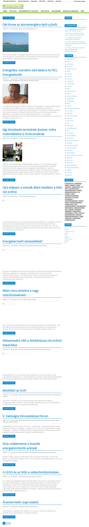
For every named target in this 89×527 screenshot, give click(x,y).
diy (82, 187)
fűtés (72, 194)
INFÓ (82, 11)
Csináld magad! (70, 84)
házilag (81, 201)
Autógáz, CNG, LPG (71, 69)
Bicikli (68, 71)
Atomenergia (23, 29)
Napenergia (34, 1)
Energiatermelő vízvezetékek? (23, 241)
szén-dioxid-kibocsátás (71, 216)
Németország (76, 211)
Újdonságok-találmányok (9, 1)
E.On (66, 188)
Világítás (69, 170)
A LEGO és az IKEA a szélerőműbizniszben (31, 472)
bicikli (78, 185)
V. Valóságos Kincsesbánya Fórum (25, 416)
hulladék (75, 197)
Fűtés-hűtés (42, 1)
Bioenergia (58, 1)
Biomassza (28, 79)
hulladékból (69, 199)
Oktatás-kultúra (71, 153)
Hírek (5, 11)
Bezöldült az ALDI (14, 390)
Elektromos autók (71, 91)
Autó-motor (70, 66)
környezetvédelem (70, 206)
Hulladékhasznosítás (72, 128)
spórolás (78, 214)
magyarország (81, 206)
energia (79, 190)
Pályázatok (69, 158)
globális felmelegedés (71, 195)
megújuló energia (79, 208)
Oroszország (69, 213)
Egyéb (68, 88)
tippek (81, 216)
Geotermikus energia (79, 1)
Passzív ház (69, 160)
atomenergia (77, 183)
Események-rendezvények (73, 108)
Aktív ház (69, 61)
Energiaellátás (33, 79)
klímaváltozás (69, 204)
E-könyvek (69, 86)
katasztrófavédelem (76, 202)
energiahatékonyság (71, 192)
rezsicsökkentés (70, 214)
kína (76, 204)
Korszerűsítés (70, 138)
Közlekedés (56, 11)
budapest (67, 187)
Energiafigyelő (40, 79)
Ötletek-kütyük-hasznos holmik (35, 245)
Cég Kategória (70, 81)
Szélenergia (50, 1)
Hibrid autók (70, 121)
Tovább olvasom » (9, 62)
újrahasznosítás (70, 220)
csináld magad (76, 187)
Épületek (13, 11)
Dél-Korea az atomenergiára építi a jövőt (30, 24)
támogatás (68, 218)
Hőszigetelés (70, 125)
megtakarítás (69, 208)
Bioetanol (69, 76)
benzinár (72, 185)
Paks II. (76, 213)
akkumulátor (69, 183)
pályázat (81, 213)
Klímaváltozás (26, 349)
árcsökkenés (76, 218)
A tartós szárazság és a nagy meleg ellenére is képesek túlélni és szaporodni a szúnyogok (75, 43)
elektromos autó (74, 188)
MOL (66, 209)
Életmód (22, 420)
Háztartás (45, 11)
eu (79, 192)
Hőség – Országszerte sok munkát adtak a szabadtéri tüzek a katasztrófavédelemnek (74, 49)
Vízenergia (36, 80)
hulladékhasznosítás (71, 201)
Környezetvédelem (33, 349)
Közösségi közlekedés (72, 145)
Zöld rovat (69, 175)
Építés (68, 103)
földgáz (67, 194)
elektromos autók (70, 190)
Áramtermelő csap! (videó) (20, 502)
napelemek (78, 209)
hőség (67, 202)
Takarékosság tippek (23, 1)
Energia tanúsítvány (72, 96)
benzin (67, 185)
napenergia (68, 211)
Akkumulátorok (70, 59)
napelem (71, 209)
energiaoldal (15, 29)
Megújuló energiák (71, 11)
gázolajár (68, 197)
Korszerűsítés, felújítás (29, 11)
